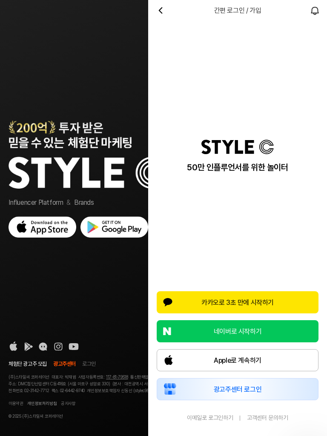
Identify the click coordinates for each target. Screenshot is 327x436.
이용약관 (16, 403)
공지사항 (68, 403)
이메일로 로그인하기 (210, 417)
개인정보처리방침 (42, 403)
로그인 (89, 364)
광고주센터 (64, 364)
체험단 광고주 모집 (28, 364)
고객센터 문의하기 (267, 417)
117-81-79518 (117, 376)
